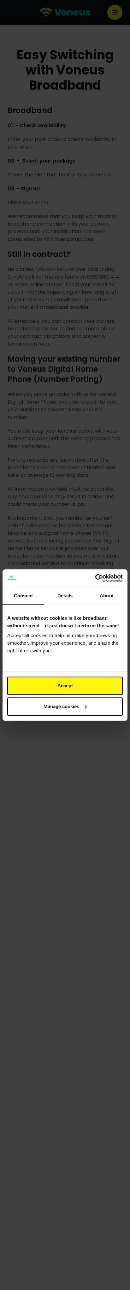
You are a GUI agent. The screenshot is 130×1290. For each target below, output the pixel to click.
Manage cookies (61, 706)
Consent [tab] (23, 595)
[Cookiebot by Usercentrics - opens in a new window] (95, 578)
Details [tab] (65, 595)
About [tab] (107, 595)
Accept (65, 685)
